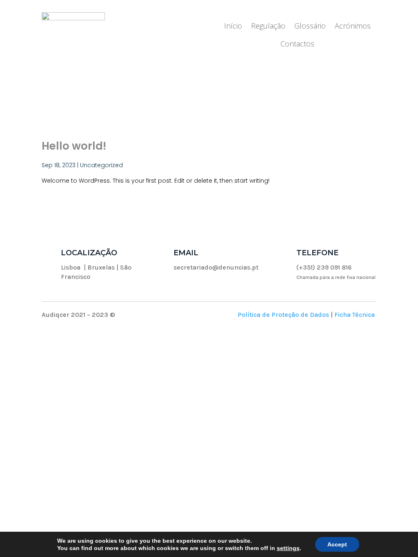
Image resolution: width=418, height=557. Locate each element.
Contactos (297, 45)
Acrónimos (353, 27)
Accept (337, 544)
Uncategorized (101, 165)
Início (233, 27)
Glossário (310, 27)
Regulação (268, 27)
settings (288, 548)
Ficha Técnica (354, 314)
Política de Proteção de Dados (283, 314)
